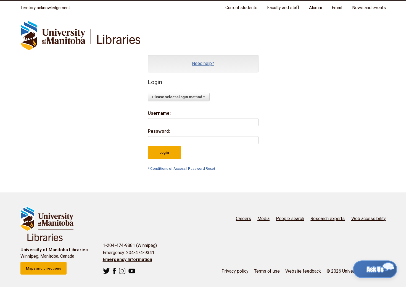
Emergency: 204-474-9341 (128, 252)
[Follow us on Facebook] (114, 271)
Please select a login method (177, 97)
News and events (369, 7)
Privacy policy (235, 271)
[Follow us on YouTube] (132, 271)
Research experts (327, 218)
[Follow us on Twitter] (106, 271)
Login (164, 152)
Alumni (315, 7)
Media (263, 218)
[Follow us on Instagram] (122, 271)
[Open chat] (375, 269)
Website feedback (303, 271)
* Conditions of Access (167, 168)
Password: (159, 131)
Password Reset (201, 168)
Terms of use (267, 271)
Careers (243, 218)
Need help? (203, 63)
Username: (159, 113)
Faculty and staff (283, 7)
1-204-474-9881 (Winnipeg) (130, 245)
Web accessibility (368, 218)
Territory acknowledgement (45, 7)
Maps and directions (43, 268)
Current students (241, 7)
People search (290, 218)
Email (337, 7)
